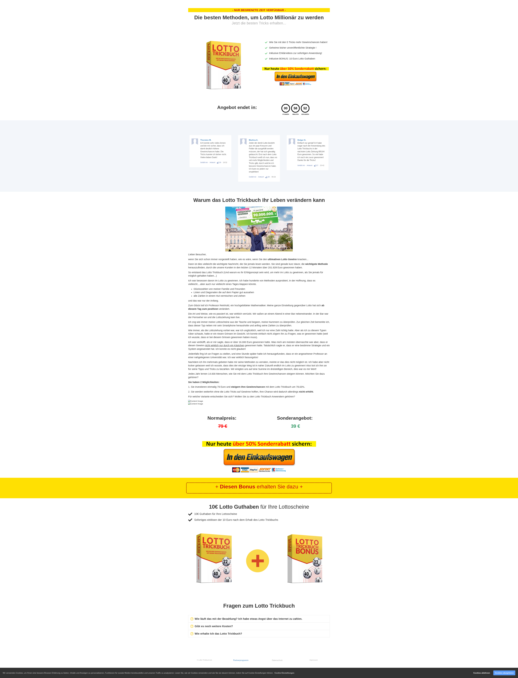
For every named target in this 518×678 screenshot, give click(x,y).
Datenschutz (277, 660)
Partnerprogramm (240, 660)
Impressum (314, 660)
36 (220, 162)
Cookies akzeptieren (504, 673)
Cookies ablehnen (481, 673)
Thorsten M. (205, 140)
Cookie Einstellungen (284, 673)
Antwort (212, 162)
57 (317, 165)
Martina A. (253, 140)
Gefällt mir (204, 162)
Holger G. (301, 140)
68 (268, 177)
